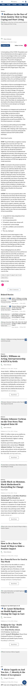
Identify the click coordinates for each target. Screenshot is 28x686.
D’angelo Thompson (9, 678)
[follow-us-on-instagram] (25, 45)
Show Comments (14, 289)
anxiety (8, 275)
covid (20, 275)
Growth (14, 4)
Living (20, 4)
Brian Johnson (7, 39)
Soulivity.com (15, 632)
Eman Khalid (4, 489)
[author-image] (2, 39)
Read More (14, 394)
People (8, 4)
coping (12, 275)
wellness (3, 275)
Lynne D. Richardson (12, 634)
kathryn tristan (4, 277)
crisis (16, 275)
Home (3, 4)
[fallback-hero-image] (6, 300)
